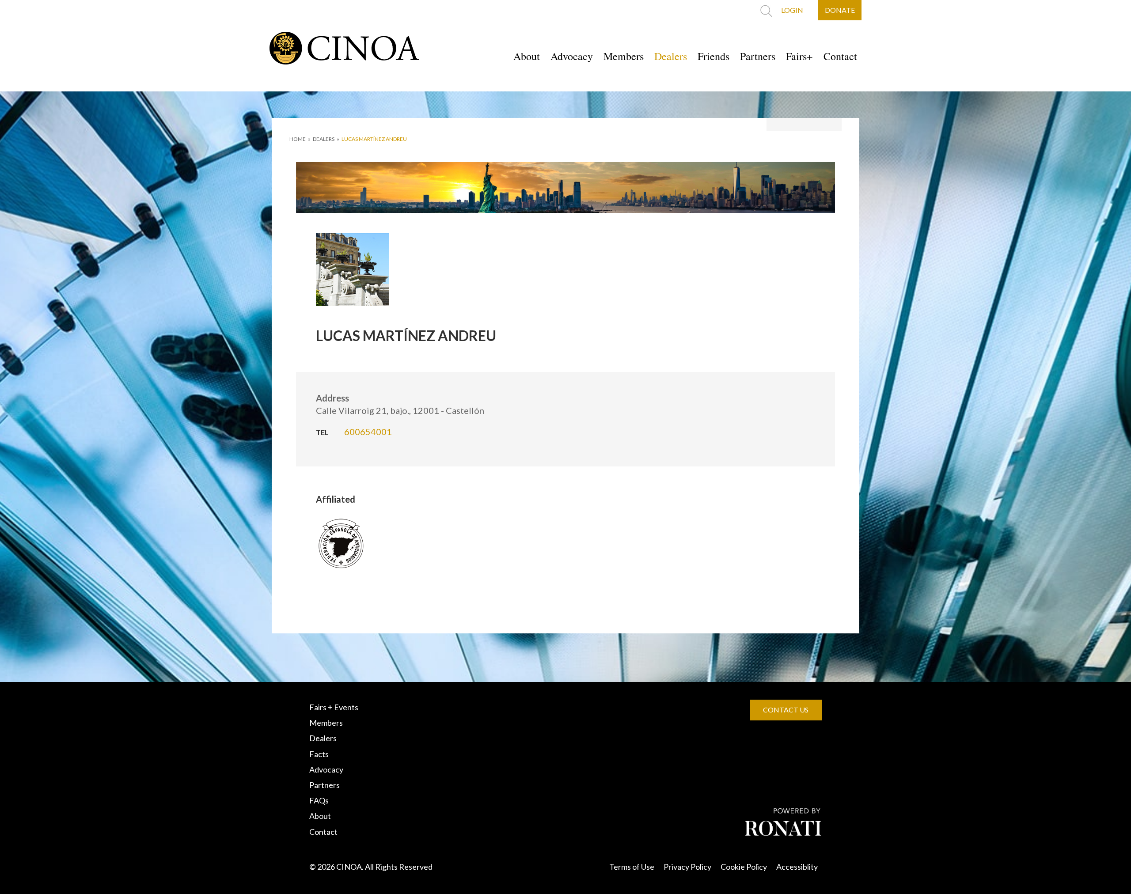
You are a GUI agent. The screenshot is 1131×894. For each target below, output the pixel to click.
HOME (297, 139)
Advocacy (571, 56)
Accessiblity (797, 866)
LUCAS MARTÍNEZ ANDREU (374, 139)
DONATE (840, 10)
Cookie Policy (744, 866)
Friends (713, 56)
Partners (757, 56)
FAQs (319, 800)
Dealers (670, 56)
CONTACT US (785, 709)
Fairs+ (799, 56)
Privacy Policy (687, 866)
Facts (319, 754)
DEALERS (323, 139)
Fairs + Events (333, 707)
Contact (840, 56)
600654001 (368, 431)
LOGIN (792, 10)
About (526, 56)
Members (623, 56)
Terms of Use (631, 866)
